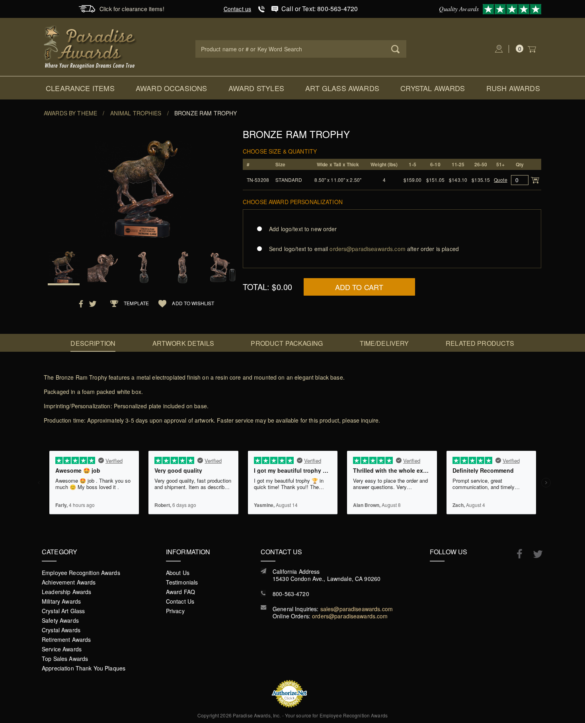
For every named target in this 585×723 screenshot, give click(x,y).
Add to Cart (359, 287)
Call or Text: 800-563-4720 (319, 8)
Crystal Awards (432, 88)
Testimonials (182, 582)
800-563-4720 (291, 594)
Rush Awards (513, 88)
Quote (500, 179)
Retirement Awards (66, 639)
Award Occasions (171, 88)
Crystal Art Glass (63, 611)
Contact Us (180, 601)
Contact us (237, 9)
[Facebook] (515, 553)
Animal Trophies (136, 113)
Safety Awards (60, 620)
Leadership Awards (66, 592)
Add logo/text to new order (303, 229)
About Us (177, 573)
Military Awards (61, 601)
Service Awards (62, 649)
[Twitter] (534, 554)
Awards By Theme (70, 113)
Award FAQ (180, 592)
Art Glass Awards (342, 88)
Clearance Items (80, 88)
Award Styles (256, 88)
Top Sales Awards (65, 659)
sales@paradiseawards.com (356, 609)
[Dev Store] (90, 46)
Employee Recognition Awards (81, 573)
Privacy (175, 611)
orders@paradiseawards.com (350, 616)
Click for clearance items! (131, 8)
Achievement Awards (69, 582)
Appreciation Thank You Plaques (83, 668)
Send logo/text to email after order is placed (364, 249)
